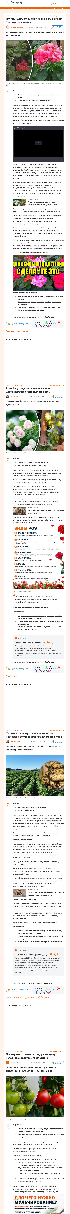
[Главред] (16, 3)
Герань (15, 105)
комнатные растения (13, 331)
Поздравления (56, 8)
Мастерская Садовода (37, 868)
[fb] (36, 325)
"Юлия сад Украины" (49, 489)
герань (25, 331)
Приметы (42, 8)
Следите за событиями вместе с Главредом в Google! (20, 323)
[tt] (40, 325)
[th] (50, 322)
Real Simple (53, 116)
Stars (7, 8)
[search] (62, 3)
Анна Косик (14, 396)
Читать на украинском (56, 16)
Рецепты (36, 8)
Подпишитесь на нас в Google (59, 27)
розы (8, 676)
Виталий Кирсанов (17, 27)
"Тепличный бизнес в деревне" (40, 120)
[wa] (46, 322)
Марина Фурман (16, 741)
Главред (16, 486)
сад (14, 676)
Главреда (39, 1155)
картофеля (21, 815)
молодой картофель (32, 997)
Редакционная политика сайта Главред (40, 317)
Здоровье (48, 8)
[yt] (58, 322)
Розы (15, 470)
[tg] (54, 322)
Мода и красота (14, 8)
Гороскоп (30, 8)
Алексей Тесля (15, 1062)
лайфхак (44, 997)
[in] (49, 325)
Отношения (23, 8)
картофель (19, 997)
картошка (10, 997)
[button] (7, 3)
